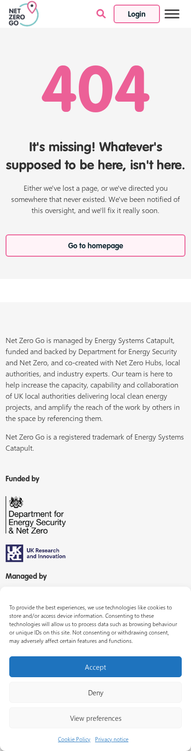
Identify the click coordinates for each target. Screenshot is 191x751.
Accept (95, 667)
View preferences (95, 718)
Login (137, 15)
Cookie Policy (74, 739)
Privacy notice (111, 739)
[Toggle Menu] (172, 13)
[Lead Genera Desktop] (24, 13)
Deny (95, 692)
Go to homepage (95, 246)
